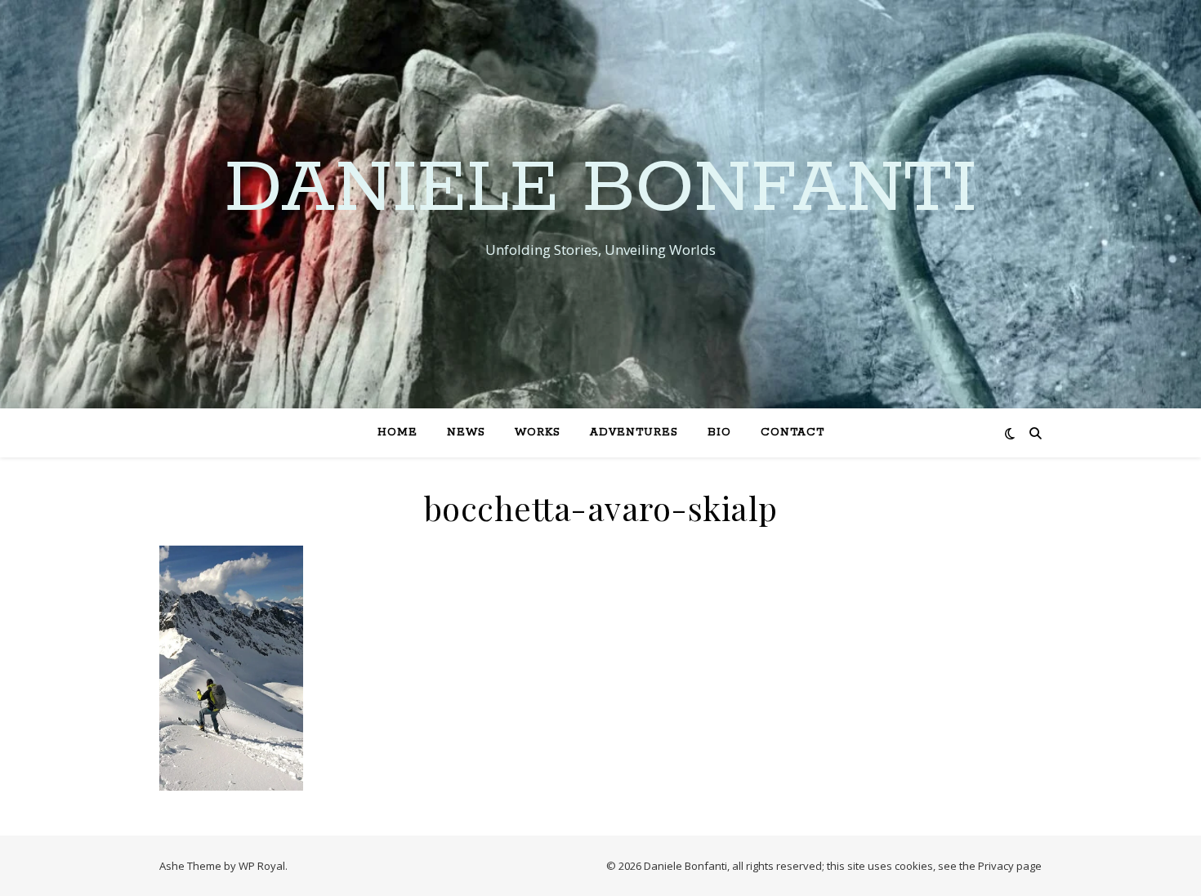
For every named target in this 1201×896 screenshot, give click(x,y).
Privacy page (1010, 865)
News (466, 432)
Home (397, 432)
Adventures (634, 432)
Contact (792, 432)
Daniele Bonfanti (601, 189)
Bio (719, 432)
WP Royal (262, 865)
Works (537, 432)
